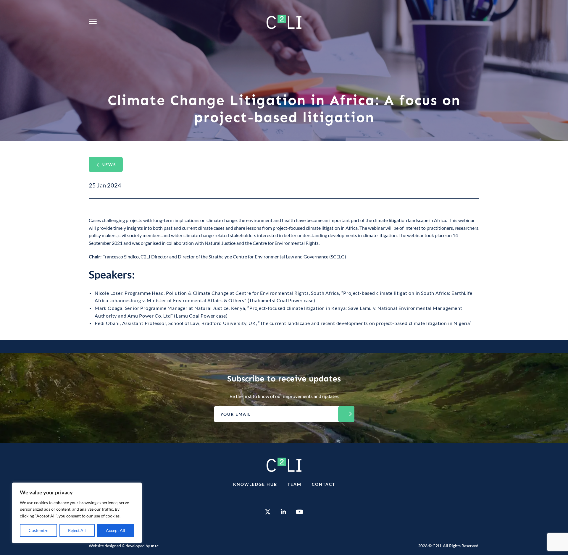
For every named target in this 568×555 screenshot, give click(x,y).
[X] (268, 512)
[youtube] (299, 512)
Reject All (77, 530)
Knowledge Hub (255, 484)
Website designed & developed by (124, 545)
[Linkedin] (283, 512)
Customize (38, 530)
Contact (323, 484)
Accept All (115, 530)
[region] (77, 513)
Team (294, 484)
